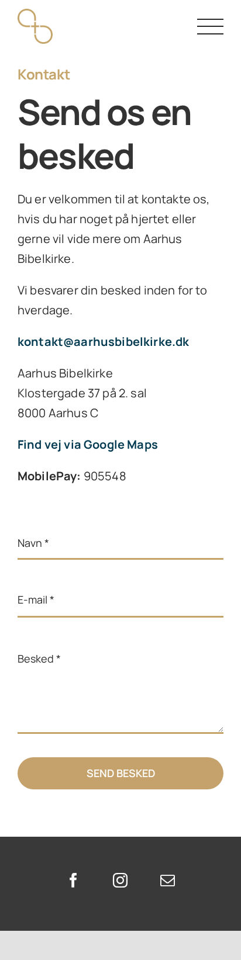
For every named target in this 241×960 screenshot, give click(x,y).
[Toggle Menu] (210, 26)
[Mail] (168, 880)
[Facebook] (73, 880)
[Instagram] (120, 880)
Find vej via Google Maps (88, 444)
